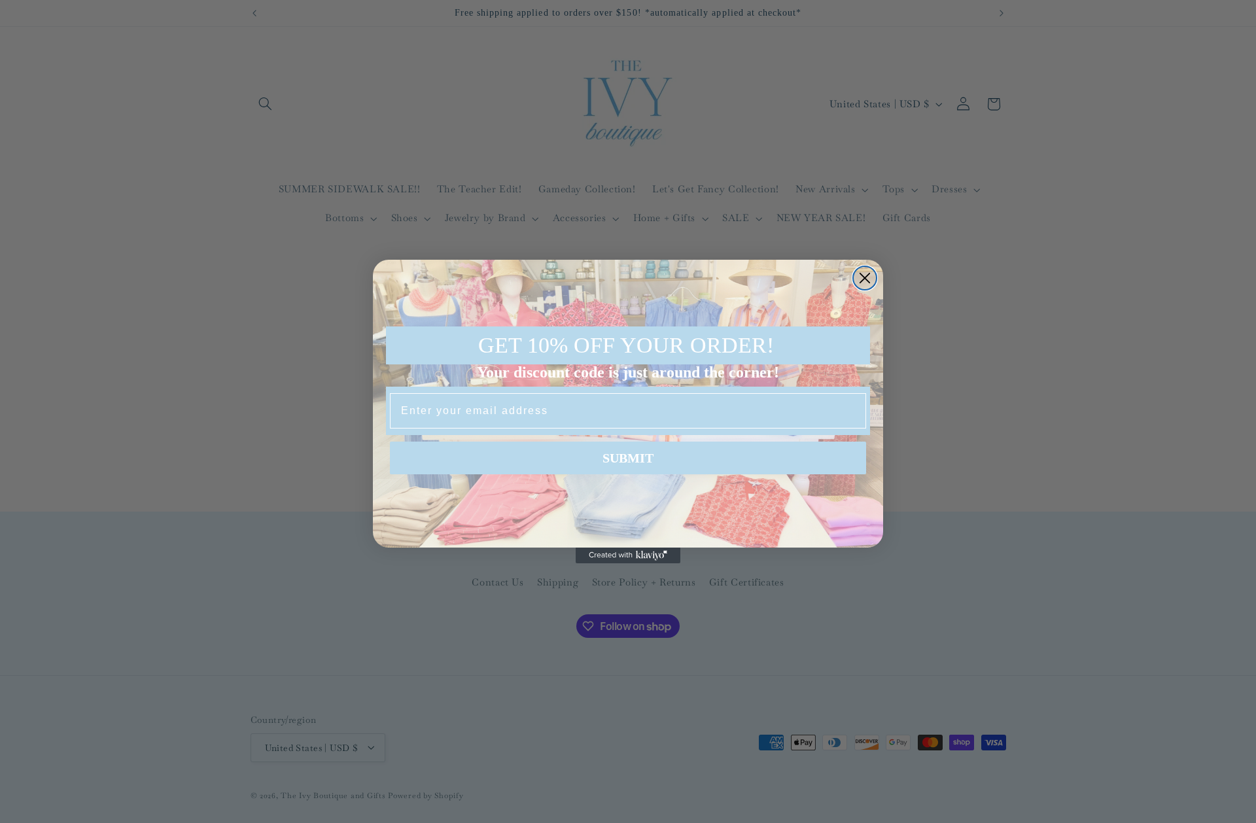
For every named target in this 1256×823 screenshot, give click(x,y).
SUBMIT (628, 458)
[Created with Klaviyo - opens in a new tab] (628, 555)
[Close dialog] (865, 278)
